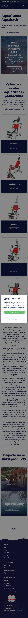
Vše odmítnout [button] (14, 315)
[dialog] (14, 309)
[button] (14, 319)
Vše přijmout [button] (14, 312)
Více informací (18, 309)
